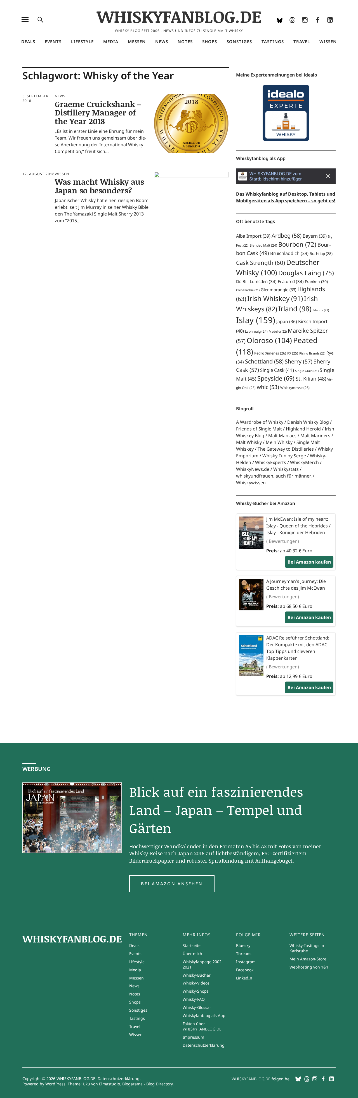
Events (53, 41)
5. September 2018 (35, 98)
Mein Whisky (279, 442)
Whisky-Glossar (197, 1007)
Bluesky (279, 27)
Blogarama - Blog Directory (147, 1084)
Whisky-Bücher (197, 975)
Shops (209, 41)
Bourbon (297, 244)
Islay (255, 320)
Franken (316, 281)
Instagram (304, 27)
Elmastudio (109, 1084)
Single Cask (277, 370)
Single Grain (307, 371)
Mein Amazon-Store (307, 959)
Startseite (192, 945)
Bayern (315, 236)
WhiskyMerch (304, 462)
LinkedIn (330, 27)
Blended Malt (263, 245)
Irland (295, 308)
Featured (291, 281)
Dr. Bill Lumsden (256, 281)
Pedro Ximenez (270, 353)
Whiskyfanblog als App (204, 1015)
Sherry (298, 361)
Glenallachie (248, 290)
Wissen (328, 41)
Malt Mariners (315, 435)
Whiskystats (286, 469)
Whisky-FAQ (194, 999)
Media (110, 41)
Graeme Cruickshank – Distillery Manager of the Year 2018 (98, 112)
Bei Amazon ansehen (172, 883)
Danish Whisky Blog (308, 422)
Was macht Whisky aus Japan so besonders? (99, 186)
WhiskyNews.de (252, 469)
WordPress (55, 1084)
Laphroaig (256, 331)
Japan (286, 321)
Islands (321, 310)
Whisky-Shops (196, 991)
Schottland (264, 361)
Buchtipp (321, 253)
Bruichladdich (289, 253)
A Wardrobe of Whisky (259, 422)
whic (268, 387)
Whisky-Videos (196, 983)
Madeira (278, 331)
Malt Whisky (249, 442)
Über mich (192, 953)
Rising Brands (312, 353)
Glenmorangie (278, 289)
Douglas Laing (306, 272)
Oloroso (269, 340)
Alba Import (253, 236)
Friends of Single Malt (259, 429)
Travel (301, 41)
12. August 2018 (38, 174)
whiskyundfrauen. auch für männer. (274, 476)
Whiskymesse (295, 387)
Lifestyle (82, 41)
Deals (28, 41)
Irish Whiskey (275, 298)
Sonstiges (239, 41)
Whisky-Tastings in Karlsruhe (306, 948)
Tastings (273, 41)
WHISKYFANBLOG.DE (179, 16)
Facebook (317, 27)
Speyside (276, 378)
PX (292, 353)
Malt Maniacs (282, 435)
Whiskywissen (251, 482)
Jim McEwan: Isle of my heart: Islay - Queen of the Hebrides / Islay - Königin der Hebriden (298, 526)
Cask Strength (260, 263)
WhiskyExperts (270, 462)
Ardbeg (287, 235)
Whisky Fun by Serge (284, 456)
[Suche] (40, 19)
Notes (185, 41)
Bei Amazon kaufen (309, 562)
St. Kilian (311, 378)
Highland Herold (303, 429)
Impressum (193, 1037)
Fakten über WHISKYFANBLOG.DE (202, 1026)
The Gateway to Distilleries (286, 449)
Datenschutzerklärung (204, 1045)
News (161, 41)
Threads (292, 27)
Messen (137, 41)
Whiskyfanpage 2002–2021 (203, 964)
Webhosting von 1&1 (308, 967)
